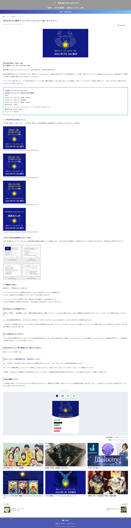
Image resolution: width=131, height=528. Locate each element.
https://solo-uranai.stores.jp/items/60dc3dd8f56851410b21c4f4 (20, 204)
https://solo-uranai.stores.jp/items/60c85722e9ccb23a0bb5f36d (21, 177)
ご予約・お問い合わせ (65, 12)
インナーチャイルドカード (120, 440)
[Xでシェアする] (57, 396)
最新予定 (50, 7)
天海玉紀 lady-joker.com (68, 3)
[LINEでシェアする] (74, 396)
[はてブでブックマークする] (68, 396)
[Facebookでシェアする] (63, 396)
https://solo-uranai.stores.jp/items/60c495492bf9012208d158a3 (21, 150)
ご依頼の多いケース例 (72, 7)
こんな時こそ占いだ (70, 523)
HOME (66, 520)
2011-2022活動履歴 (59, 7)
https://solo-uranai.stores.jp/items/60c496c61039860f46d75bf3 (20, 232)
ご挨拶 (81, 7)
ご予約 (62, 523)
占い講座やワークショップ (120, 437)
